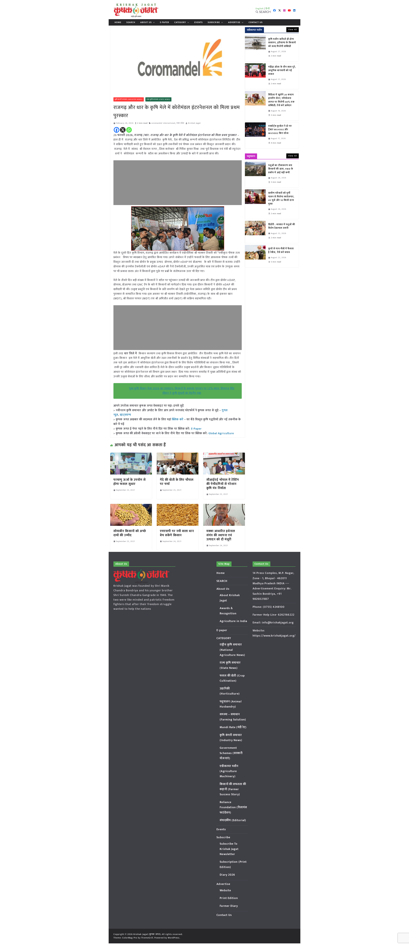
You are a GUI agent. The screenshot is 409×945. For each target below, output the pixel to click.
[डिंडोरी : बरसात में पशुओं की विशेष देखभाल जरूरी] (255, 232)
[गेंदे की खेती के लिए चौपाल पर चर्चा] (177, 454)
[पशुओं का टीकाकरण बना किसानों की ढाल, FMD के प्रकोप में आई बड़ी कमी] (255, 175)
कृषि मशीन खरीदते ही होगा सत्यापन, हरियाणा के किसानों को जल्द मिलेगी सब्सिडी (282, 42)
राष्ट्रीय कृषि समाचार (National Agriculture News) (232, 649)
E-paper (164, 22)
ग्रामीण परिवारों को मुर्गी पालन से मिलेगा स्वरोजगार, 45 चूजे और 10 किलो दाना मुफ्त (281, 198)
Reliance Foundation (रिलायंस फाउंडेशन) (233, 807)
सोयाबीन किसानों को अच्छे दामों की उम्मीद (129, 533)
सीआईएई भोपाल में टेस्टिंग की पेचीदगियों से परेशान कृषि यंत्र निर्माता (222, 484)
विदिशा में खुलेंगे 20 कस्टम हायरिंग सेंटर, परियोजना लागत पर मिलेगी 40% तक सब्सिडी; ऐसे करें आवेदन (281, 100)
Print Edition (229, 898)
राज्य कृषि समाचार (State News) (158, 99)
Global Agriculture (221, 433)
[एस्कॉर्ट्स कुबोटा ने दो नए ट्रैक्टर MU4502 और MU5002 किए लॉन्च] (255, 135)
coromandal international (163, 123)
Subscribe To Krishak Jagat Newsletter (229, 849)
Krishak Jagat (194, 123)
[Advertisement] (177, 182)
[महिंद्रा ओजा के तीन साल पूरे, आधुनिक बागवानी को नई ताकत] (255, 76)
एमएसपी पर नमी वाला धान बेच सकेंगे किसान (177, 533)
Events (198, 22)
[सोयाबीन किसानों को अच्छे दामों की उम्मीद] (131, 506)
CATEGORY (180, 22)
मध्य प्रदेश (180, 123)
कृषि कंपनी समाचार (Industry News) (129, 99)
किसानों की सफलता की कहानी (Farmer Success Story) (233, 789)
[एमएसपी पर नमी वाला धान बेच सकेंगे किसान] (177, 506)
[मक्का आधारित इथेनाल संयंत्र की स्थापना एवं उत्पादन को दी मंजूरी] (224, 506)
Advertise (234, 22)
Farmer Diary (229, 906)
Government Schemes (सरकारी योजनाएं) (231, 753)
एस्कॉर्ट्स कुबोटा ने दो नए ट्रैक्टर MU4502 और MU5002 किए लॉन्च (280, 129)
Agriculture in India (233, 621)
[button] (153, 22)
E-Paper (196, 428)
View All (292, 29)
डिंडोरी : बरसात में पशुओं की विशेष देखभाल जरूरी (281, 226)
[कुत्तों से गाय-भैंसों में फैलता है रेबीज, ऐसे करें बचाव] (255, 256)
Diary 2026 (227, 874)
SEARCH (130, 22)
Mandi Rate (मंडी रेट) (233, 727)
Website (225, 890)
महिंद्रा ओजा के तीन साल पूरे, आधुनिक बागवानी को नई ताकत (282, 70)
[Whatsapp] (129, 130)
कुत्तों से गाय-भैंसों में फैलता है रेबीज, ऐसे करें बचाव (281, 250)
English (260, 8)
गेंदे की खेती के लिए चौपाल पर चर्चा (177, 482)
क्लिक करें (177, 419)
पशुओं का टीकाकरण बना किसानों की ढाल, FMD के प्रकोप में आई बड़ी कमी (280, 169)
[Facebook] (116, 130)
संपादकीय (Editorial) (233, 820)
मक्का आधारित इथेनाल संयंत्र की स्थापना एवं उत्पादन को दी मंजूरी (220, 535)
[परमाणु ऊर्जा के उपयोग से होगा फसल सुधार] (131, 454)
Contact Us (255, 22)
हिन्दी (268, 8)
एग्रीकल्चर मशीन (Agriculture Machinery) (229, 771)
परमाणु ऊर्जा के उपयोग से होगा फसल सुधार (129, 482)
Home (118, 22)
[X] (123, 130)
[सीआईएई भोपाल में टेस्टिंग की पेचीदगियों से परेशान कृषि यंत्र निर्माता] (224, 454)
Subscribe (214, 22)
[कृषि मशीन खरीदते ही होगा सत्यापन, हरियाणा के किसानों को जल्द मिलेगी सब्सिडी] (255, 48)
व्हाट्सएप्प (125, 414)
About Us (146, 22)
